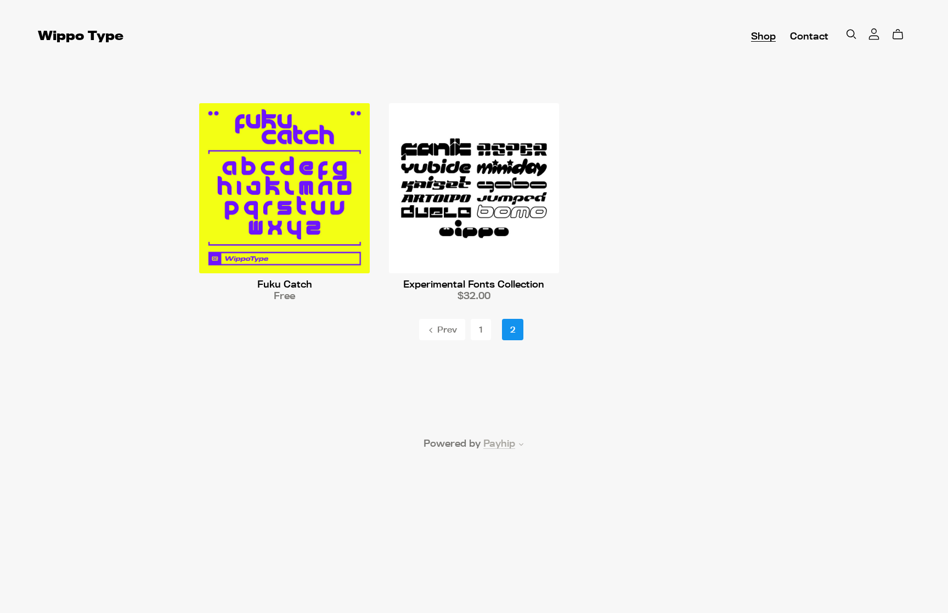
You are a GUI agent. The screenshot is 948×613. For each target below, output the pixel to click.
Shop (763, 36)
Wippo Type (80, 35)
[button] (521, 445)
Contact (809, 36)
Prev (446, 329)
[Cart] (902, 34)
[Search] (851, 34)
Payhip (499, 443)
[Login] (874, 32)
